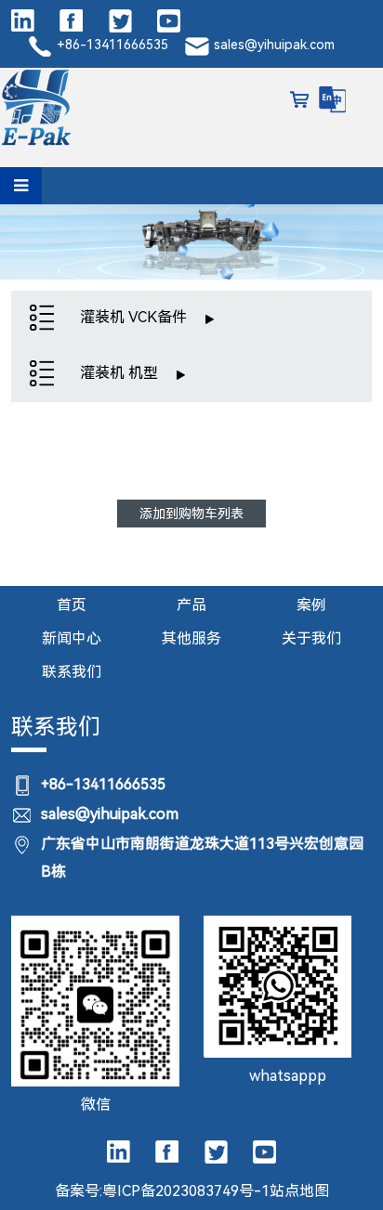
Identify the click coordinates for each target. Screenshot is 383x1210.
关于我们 (311, 638)
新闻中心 (71, 638)
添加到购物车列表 (191, 513)
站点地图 (299, 1191)
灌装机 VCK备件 (135, 317)
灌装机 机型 (121, 373)
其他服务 (191, 638)
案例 (311, 605)
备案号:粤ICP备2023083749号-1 (162, 1191)
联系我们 (71, 672)
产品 (191, 605)
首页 (71, 605)
